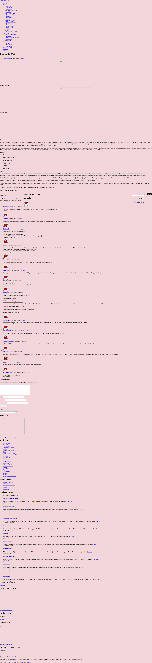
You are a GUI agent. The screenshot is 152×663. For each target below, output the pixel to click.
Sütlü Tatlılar (9, 27)
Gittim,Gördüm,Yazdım (9, 453)
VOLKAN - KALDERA (9, 372)
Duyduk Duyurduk (11, 34)
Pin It (145, 194)
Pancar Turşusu (7, 541)
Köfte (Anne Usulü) (8, 506)
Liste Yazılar (6, 463)
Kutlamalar (9, 40)
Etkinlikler (9, 36)
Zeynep (5, 245)
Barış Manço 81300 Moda (6, 644)
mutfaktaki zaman (8, 341)
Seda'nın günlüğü (8, 206)
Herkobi (29, 662)
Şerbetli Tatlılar (10, 26)
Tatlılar (8, 29)
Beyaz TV (9, 43)
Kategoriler (6, 33)
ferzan (5, 259)
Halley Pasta (6, 564)
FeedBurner (136, 202)
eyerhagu (5, 351)
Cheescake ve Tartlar (11, 10)
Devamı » (69, 501)
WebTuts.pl (20, 662)
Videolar (5, 42)
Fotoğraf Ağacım (7, 47)
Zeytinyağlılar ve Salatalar (12, 32)
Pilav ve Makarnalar (11, 22)
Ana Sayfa (5, 3)
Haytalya (5, 533)
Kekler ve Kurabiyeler (11, 19)
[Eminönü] (3, 585)
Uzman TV (9, 46)
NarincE (5, 218)
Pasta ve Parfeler (10, 20)
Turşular (8, 30)
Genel (4, 452)
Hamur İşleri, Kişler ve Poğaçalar (14, 14)
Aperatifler (9, 7)
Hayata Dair (9, 39)
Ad (1, 397)
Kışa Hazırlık (6, 576)
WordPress (11, 662)
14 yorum (22, 58)
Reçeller (8, 23)
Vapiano (2, 619)
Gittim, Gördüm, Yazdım (12, 37)
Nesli (4, 362)
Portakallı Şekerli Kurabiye (10, 498)
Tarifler (5, 4)
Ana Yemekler (9, 6)
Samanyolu (9, 44)
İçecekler (8, 16)
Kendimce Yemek (14, 657)
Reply (25, 206)
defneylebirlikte (7, 320)
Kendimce (6, 292)
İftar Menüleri (6, 457)
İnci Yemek (6, 229)
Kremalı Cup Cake (8, 525)
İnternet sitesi (3, 403)
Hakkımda (5, 49)
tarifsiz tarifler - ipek (8, 330)
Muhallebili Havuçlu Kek (10, 518)
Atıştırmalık (9, 9)
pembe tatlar (6, 280)
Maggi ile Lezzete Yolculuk (6, 610)
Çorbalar (8, 12)
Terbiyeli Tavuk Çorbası (9, 556)
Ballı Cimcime (7, 270)
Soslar (7, 24)
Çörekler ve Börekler (11, 13)
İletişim (5, 50)
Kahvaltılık (9, 17)
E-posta (2, 400)
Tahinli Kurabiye (7, 548)
